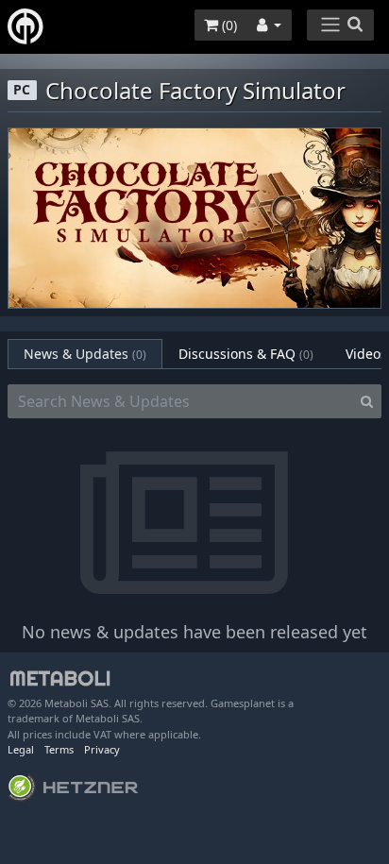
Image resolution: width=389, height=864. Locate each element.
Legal (21, 749)
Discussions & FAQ (245, 354)
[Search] (366, 401)
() (227, 25)
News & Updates (85, 354)
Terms (59, 749)
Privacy (102, 749)
